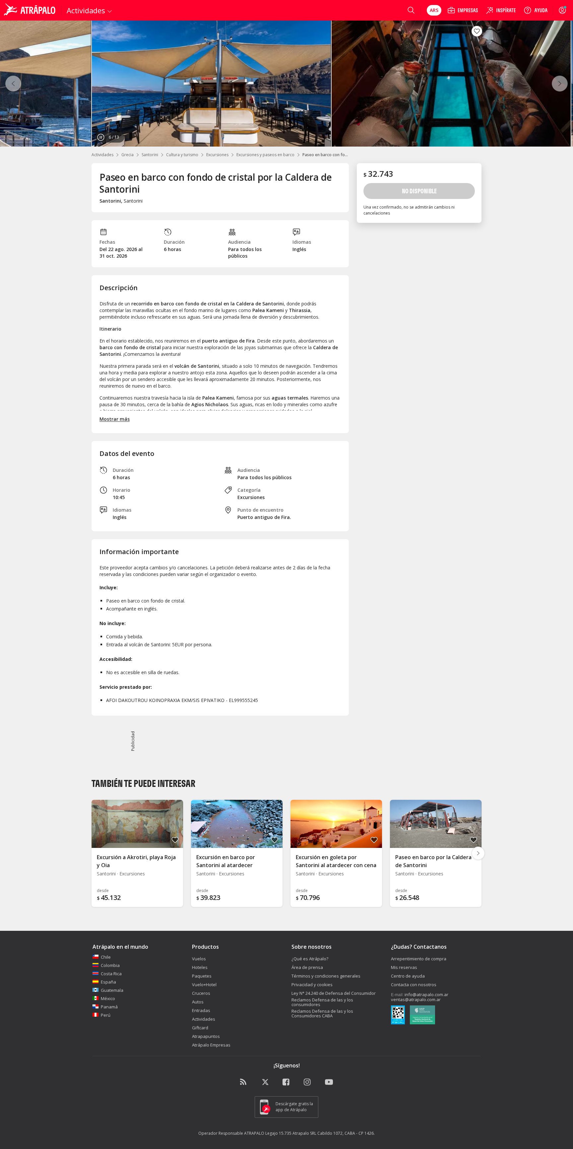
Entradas (201, 1010)
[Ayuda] (535, 10)
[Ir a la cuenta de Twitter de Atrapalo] (265, 1082)
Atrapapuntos (206, 1036)
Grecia (127, 155)
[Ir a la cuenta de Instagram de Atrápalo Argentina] (308, 1082)
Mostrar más (114, 419)
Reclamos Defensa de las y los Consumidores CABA (322, 1013)
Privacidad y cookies (312, 984)
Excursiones (217, 155)
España (108, 982)
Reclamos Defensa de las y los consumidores (322, 1002)
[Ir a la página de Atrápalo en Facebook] (286, 1082)
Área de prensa (307, 967)
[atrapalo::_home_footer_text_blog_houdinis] (244, 1082)
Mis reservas (404, 967)
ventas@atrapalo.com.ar (416, 999)
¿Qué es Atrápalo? (309, 958)
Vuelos (199, 958)
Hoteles (200, 967)
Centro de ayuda (408, 976)
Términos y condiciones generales (325, 976)
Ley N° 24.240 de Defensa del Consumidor (333, 993)
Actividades (102, 155)
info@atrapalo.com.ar (426, 994)
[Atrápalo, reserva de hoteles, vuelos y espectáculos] (30, 10)
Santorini (150, 155)
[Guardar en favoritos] (477, 31)
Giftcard (200, 1027)
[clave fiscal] (398, 1015)
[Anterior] (13, 84)
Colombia (110, 965)
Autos (198, 1001)
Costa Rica (111, 973)
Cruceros (201, 993)
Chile (106, 957)
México (108, 998)
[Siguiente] (560, 84)
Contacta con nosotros (413, 984)
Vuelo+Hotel (204, 984)
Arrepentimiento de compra (418, 958)
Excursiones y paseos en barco (265, 155)
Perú (105, 1015)
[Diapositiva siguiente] (478, 853)
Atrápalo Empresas (211, 1045)
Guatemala (112, 990)
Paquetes (202, 976)
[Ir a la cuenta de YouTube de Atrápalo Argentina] (329, 1082)
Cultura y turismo (182, 155)
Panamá (109, 1006)
